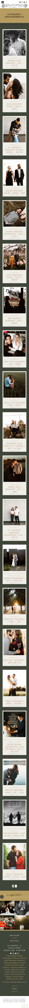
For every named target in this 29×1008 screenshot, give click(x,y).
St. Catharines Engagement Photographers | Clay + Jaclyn (14, 534)
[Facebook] (20, 2)
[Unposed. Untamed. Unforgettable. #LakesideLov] (21, 908)
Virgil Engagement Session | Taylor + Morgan (14, 277)
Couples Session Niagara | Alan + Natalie (14, 403)
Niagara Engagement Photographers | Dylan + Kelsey (14, 234)
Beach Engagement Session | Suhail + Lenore (14, 106)
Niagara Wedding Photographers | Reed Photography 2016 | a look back (14, 748)
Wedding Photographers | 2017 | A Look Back (14, 579)
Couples (18, 575)
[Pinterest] (24, 2)
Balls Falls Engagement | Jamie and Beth (14, 661)
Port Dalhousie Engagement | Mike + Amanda (14, 320)
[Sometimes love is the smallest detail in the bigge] (21, 922)
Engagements (14, 58)
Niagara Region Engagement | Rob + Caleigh (14, 63)
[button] (2, 2)
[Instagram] (22, 2)
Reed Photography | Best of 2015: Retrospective (14, 834)
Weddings (7, 573)
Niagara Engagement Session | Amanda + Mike (14, 191)
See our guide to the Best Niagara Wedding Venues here (14, 982)
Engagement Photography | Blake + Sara (14, 620)
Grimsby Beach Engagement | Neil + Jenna (14, 489)
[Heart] (26, 2)
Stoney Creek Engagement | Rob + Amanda (14, 362)
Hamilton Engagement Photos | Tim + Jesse (14, 791)
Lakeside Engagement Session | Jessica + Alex (14, 875)
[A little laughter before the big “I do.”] (7, 908)
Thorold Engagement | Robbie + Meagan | (14, 702)
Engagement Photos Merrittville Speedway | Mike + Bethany (14, 446)
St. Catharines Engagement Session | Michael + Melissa (14, 149)
